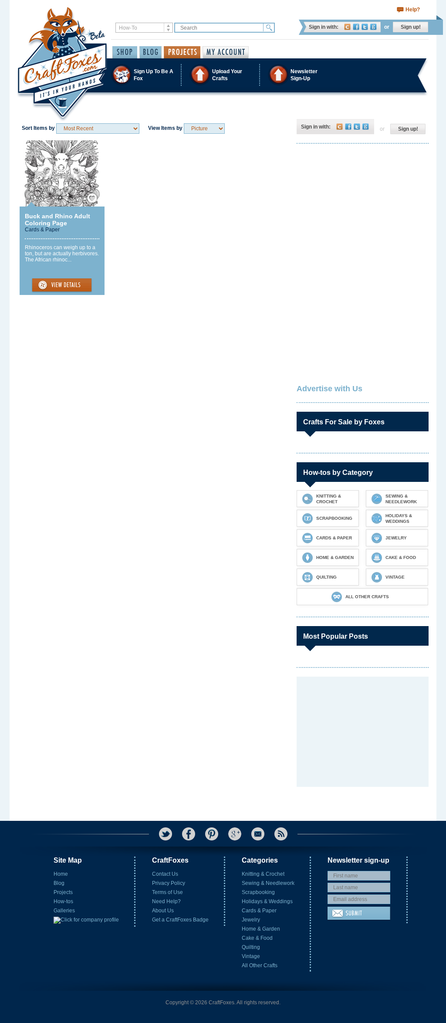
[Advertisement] (362, 206)
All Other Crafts (259, 965)
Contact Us (165, 874)
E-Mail (257, 833)
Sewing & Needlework (268, 883)
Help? (412, 10)
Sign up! (411, 27)
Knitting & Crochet (263, 874)
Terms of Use (167, 892)
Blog (59, 883)
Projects (63, 892)
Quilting (251, 947)
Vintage (251, 956)
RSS (280, 833)
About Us (163, 911)
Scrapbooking (258, 892)
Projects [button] (182, 52)
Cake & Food (257, 938)
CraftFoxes (347, 27)
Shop (124, 52)
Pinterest (211, 833)
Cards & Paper (42, 230)
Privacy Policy (168, 883)
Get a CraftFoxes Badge (180, 920)
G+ (234, 833)
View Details (62, 285)
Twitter (365, 27)
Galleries (64, 911)
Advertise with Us (329, 388)
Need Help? (166, 901)
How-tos (63, 901)
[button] (222, 74)
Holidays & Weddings (267, 901)
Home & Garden (261, 929)
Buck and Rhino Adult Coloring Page (57, 220)
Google (373, 27)
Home (61, 874)
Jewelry (251, 920)
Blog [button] (150, 52)
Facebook (356, 27)
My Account (226, 52)
